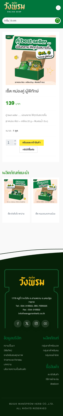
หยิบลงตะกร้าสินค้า (31, 142)
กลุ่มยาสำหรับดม (51, 350)
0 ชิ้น (6, 21)
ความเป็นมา (9, 346)
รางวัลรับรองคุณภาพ (13, 355)
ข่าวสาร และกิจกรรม (13, 360)
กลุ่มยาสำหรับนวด (50, 346)
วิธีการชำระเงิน (52, 379)
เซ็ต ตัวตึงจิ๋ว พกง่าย (16, 214)
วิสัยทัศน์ (8, 350)
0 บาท (13, 21)
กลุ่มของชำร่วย (52, 355)
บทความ (8, 364)
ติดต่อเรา (54, 384)
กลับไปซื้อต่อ (28, 149)
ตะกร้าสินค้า (53, 374)
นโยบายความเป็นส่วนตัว (15, 369)
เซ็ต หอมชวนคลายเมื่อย (45, 214)
